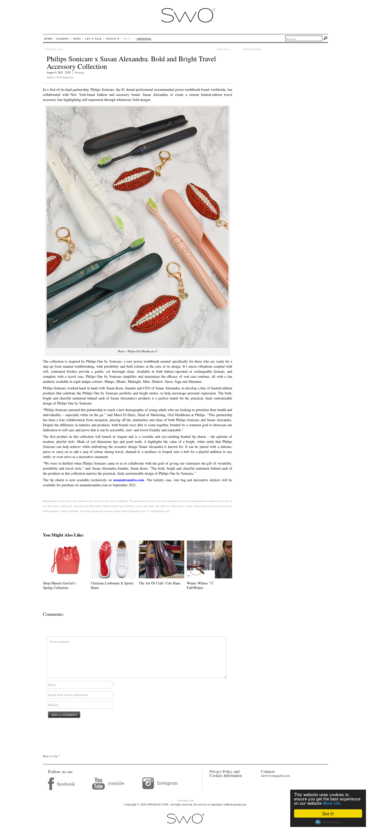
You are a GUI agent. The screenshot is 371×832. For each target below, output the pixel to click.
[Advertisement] (285, 86)
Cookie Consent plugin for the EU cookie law (328, 822)
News (77, 38)
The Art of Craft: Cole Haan (159, 583)
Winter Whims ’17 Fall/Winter (200, 585)
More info (331, 803)
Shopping (79, 72)
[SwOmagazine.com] (188, 27)
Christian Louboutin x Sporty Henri (112, 585)
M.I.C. (128, 38)
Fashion (62, 38)
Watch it (113, 38)
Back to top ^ (51, 756)
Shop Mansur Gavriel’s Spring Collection (59, 585)
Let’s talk (93, 38)
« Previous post (53, 49)
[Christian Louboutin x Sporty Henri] (113, 577)
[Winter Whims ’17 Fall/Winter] (209, 577)
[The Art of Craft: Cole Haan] (161, 577)
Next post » (224, 49)
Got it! (328, 813)
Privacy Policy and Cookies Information (225, 773)
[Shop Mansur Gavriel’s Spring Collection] (65, 577)
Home (48, 38)
